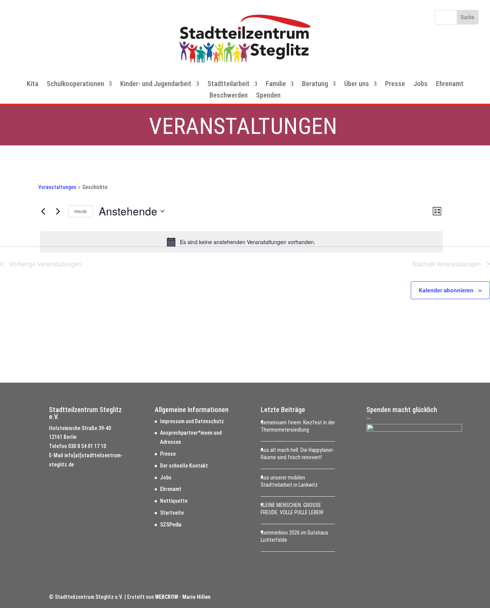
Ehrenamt (450, 84)
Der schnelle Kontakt (184, 466)
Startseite (172, 513)
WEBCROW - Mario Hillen (183, 597)
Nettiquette (174, 501)
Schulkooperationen (75, 84)
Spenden (268, 96)
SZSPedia (170, 525)
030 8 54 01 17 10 (87, 446)
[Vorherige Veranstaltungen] (42, 211)
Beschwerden (228, 96)
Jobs (420, 84)
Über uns (356, 84)
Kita (32, 84)
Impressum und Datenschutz (192, 421)
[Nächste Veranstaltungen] (57, 211)
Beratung (315, 84)
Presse (395, 84)
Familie (276, 84)
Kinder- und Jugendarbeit (155, 84)
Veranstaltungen (57, 187)
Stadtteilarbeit (228, 84)
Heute (80, 211)
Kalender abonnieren (446, 290)
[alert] (241, 242)
